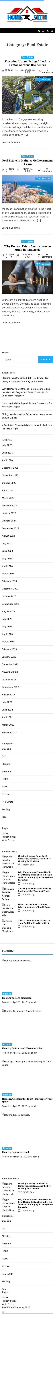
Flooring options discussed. (17, 997)
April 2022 (7, 717)
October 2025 (9, 483)
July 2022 (7, 702)
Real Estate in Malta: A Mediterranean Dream (27, 162)
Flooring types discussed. (16, 1152)
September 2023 (10, 604)
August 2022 (8, 694)
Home (5, 833)
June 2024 (7, 551)
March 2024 (8, 573)
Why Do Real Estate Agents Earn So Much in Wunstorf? (27, 248)
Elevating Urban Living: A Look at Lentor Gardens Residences (27, 63)
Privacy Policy (9, 836)
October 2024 (9, 520)
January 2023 (9, 656)
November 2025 (10, 475)
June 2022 (7, 709)
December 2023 (10, 588)
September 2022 (10, 687)
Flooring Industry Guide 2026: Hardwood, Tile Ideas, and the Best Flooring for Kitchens (34, 859)
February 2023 (9, 649)
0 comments (47, 71)
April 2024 (7, 566)
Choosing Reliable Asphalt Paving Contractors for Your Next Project (34, 889)
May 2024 (7, 558)
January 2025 (9, 513)
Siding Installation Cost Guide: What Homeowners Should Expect (34, 905)
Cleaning (6, 749)
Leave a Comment (11, 142)
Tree (4, 816)
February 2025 (9, 505)
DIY (4, 756)
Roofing (6, 809)
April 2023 (7, 634)
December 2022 (10, 664)
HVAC (5, 786)
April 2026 (7, 460)
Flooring (6, 764)
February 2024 (9, 581)
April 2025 (7, 490)
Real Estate (27, 57)
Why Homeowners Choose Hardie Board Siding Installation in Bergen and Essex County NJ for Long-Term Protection (26, 392)
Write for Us (8, 840)
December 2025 (10, 467)
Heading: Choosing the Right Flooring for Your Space (27, 1100)
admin (10, 71)
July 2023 (7, 619)
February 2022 (9, 732)
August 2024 (8, 535)
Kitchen (5, 794)
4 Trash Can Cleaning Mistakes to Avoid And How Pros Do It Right (34, 921)
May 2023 (7, 626)
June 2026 (7, 452)
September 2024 (10, 528)
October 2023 (9, 596)
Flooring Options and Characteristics (22, 1048)
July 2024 (7, 543)
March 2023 (8, 641)
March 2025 (8, 498)
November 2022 (10, 672)
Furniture (6, 771)
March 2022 (8, 724)
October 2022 (9, 679)
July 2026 (7, 445)
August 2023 (8, 611)
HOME (5, 779)
